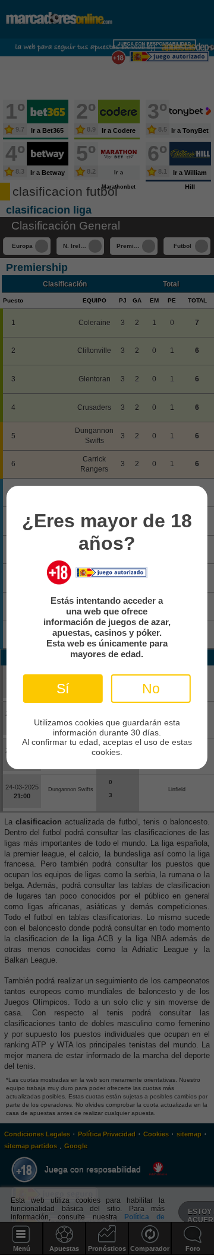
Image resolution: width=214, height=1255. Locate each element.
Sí (62, 688)
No (151, 688)
